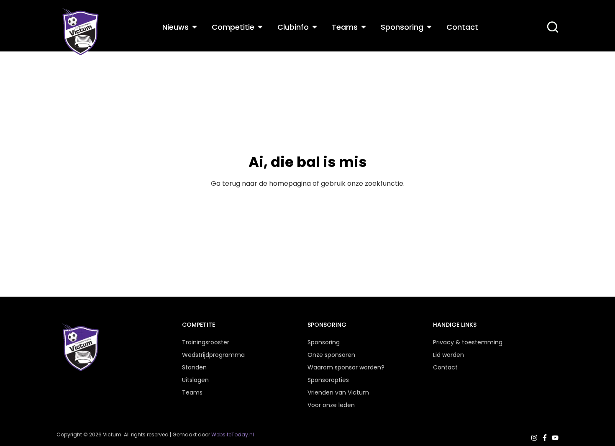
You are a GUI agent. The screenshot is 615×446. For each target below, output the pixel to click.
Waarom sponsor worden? (346, 367)
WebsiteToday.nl (232, 434)
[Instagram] (534, 437)
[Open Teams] (363, 27)
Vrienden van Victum (338, 392)
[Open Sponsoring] (429, 27)
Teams (192, 392)
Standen (194, 367)
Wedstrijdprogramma (213, 355)
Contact (445, 367)
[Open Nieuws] (194, 27)
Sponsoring (324, 342)
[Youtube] (555, 437)
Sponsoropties (328, 380)
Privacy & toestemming (467, 342)
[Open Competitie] (260, 27)
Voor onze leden (331, 405)
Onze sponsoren (331, 355)
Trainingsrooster (205, 342)
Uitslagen (195, 380)
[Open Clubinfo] (314, 27)
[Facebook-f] (544, 437)
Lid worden (448, 355)
